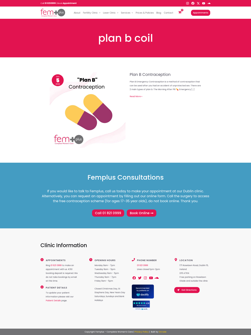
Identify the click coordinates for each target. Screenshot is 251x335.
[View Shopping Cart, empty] (180, 13)
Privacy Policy (142, 331)
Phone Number (147, 260)
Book (67, 3)
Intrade (162, 331)
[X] (198, 3)
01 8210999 (50, 3)
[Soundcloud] (208, 3)
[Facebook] (192, 3)
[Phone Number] (133, 259)
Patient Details (53, 300)
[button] (99, 12)
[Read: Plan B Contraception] (88, 109)
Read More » (136, 96)
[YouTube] (203, 3)
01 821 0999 (56, 265)
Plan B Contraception (150, 74)
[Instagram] (187, 3)
